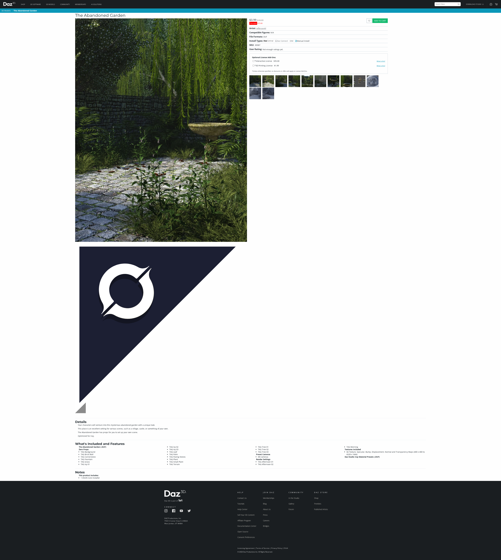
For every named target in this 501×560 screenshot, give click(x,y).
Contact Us (242, 498)
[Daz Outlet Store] (161, 413)
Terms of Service (263, 548)
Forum (291, 509)
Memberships (80, 4)
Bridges (266, 526)
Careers (266, 520)
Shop (23, 4)
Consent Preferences (246, 537)
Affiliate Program (244, 520)
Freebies (317, 503)
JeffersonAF (261, 28)
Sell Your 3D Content (246, 515)
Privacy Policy (276, 548)
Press (265, 515)
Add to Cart (380, 20)
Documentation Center (246, 526)
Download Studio (474, 4)
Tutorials (240, 503)
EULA (286, 548)
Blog (265, 503)
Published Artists (321, 509)
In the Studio (294, 498)
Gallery (291, 503)
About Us (267, 509)
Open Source (242, 531)
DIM (291, 41)
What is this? (381, 61)
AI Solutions (96, 4)
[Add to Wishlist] (369, 20)
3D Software (35, 4)
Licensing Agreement (245, 548)
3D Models (50, 4)
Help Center (242, 509)
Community (65, 4)
